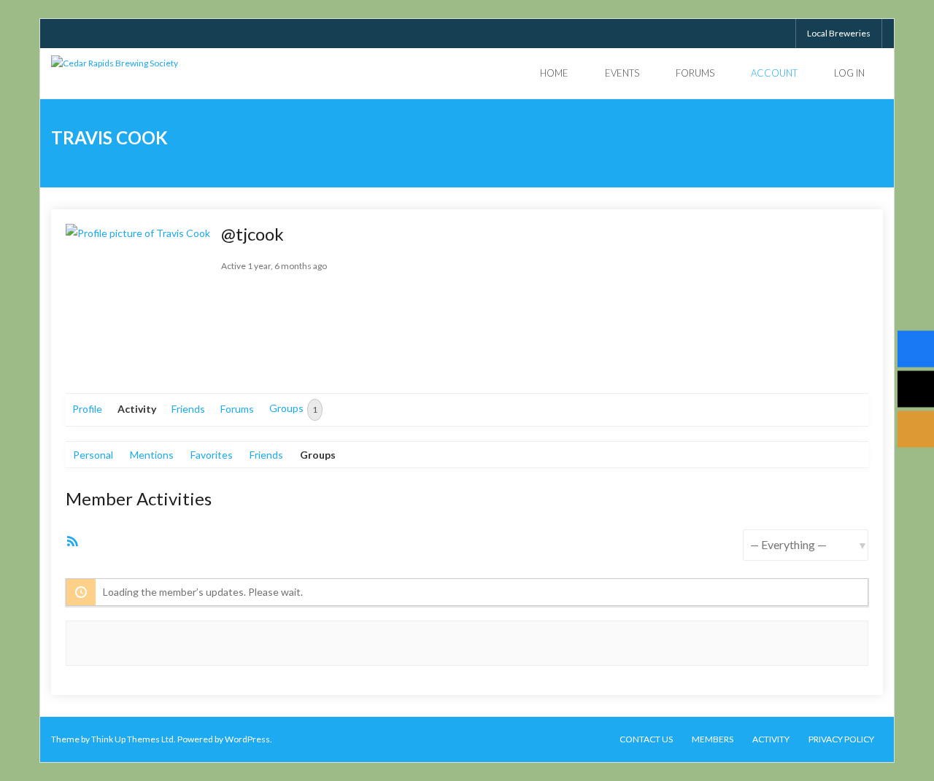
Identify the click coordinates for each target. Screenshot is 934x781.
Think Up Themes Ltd (132, 739)
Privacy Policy (841, 739)
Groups (293, 409)
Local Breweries (839, 33)
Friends (188, 409)
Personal (93, 454)
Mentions (152, 454)
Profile (87, 409)
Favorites (211, 454)
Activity (136, 409)
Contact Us (646, 739)
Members (712, 739)
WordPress (247, 739)
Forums (237, 409)
